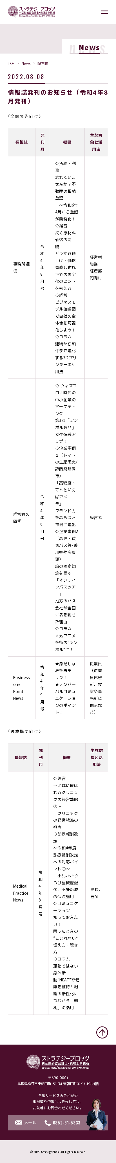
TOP (11, 63)
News (26, 63)
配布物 (42, 63)
